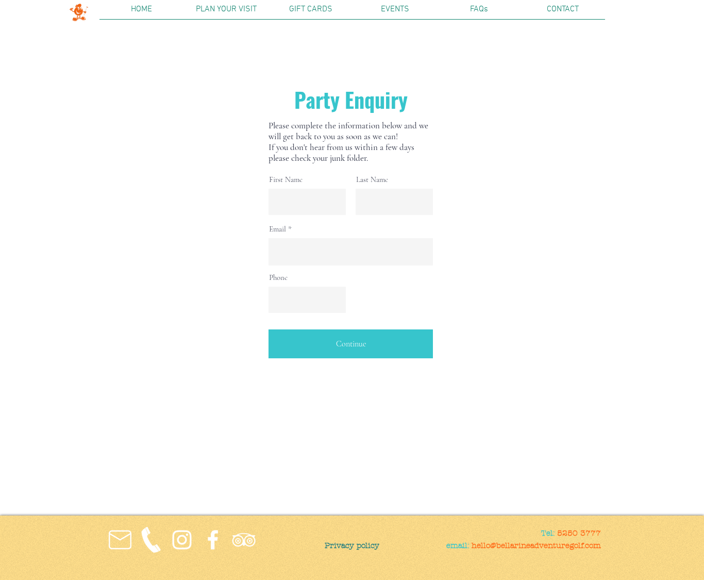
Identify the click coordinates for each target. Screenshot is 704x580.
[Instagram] (182, 540)
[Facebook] (213, 540)
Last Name (372, 180)
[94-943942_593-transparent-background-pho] (151, 540)
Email (277, 229)
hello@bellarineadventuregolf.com (536, 545)
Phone (278, 277)
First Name (286, 180)
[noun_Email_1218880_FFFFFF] (120, 540)
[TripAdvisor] (244, 540)
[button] (226, 13)
